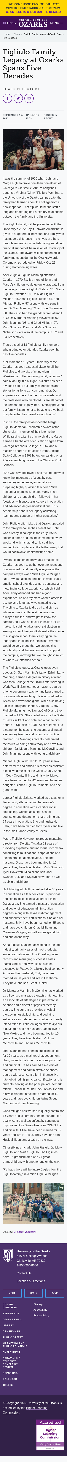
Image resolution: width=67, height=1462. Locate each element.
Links (11, 23)
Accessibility (40, 1310)
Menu (54, 23)
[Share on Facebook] (7, 98)
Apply (33, 1293)
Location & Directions (31, 1281)
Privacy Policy (41, 1315)
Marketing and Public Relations (15, 1345)
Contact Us (24, 1273)
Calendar (10, 1379)
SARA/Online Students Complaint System (11, 1362)
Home (7, 34)
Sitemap (38, 1304)
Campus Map (11, 1331)
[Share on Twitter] (18, 98)
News (17, 34)
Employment (11, 1352)
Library (8, 1325)
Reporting (10, 1373)
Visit (12, 1293)
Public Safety (13, 1337)
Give (55, 1293)
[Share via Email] (29, 98)
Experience (11, 1313)
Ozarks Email (12, 1319)
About (18, 1232)
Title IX (8, 1385)
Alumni (30, 1232)
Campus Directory (10, 1306)
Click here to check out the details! (33, 11)
